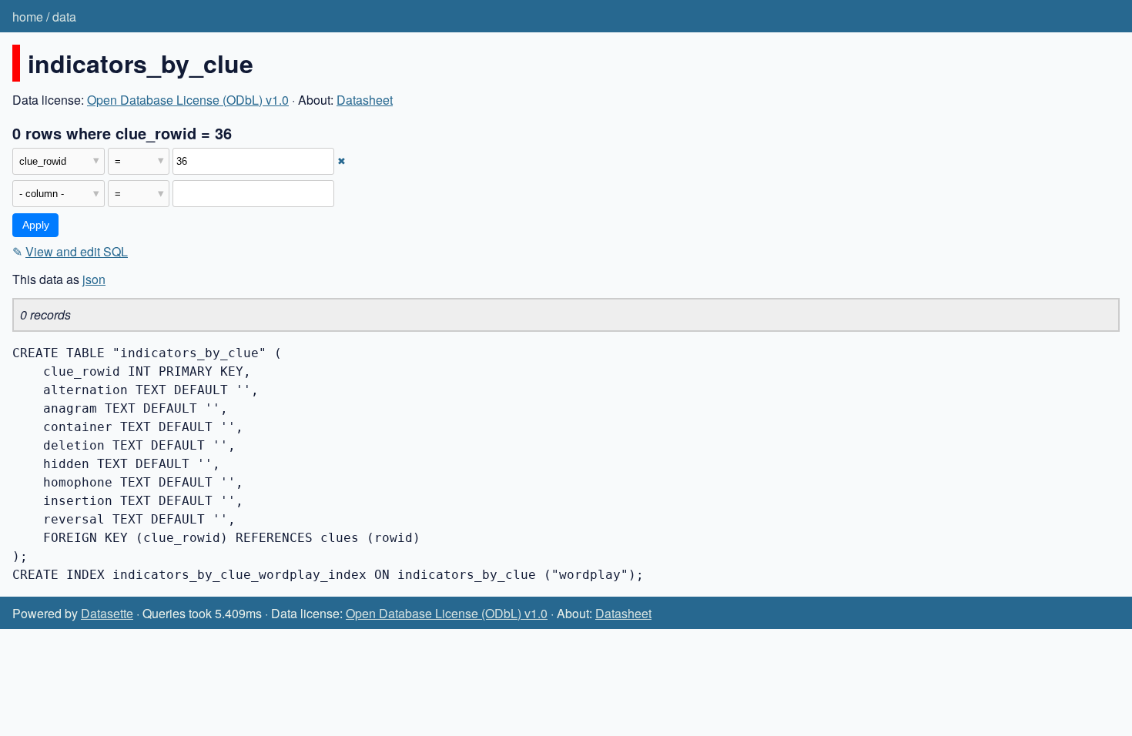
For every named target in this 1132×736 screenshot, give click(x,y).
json (93, 279)
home (27, 16)
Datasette (107, 613)
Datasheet (365, 100)
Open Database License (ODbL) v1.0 (188, 100)
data (64, 16)
